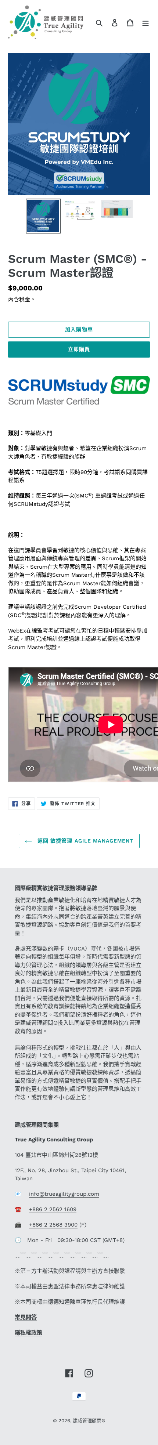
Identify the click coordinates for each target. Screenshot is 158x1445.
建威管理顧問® (89, 1420)
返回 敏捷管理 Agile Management (85, 841)
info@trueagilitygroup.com (64, 1194)
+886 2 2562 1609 (52, 1209)
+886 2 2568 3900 (53, 1224)
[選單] (145, 22)
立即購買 (79, 349)
